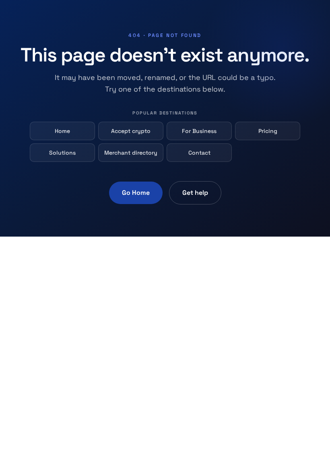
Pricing (267, 131)
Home (62, 131)
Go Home (136, 192)
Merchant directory (130, 152)
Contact (199, 152)
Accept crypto (131, 131)
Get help (195, 192)
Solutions (62, 152)
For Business (199, 131)
